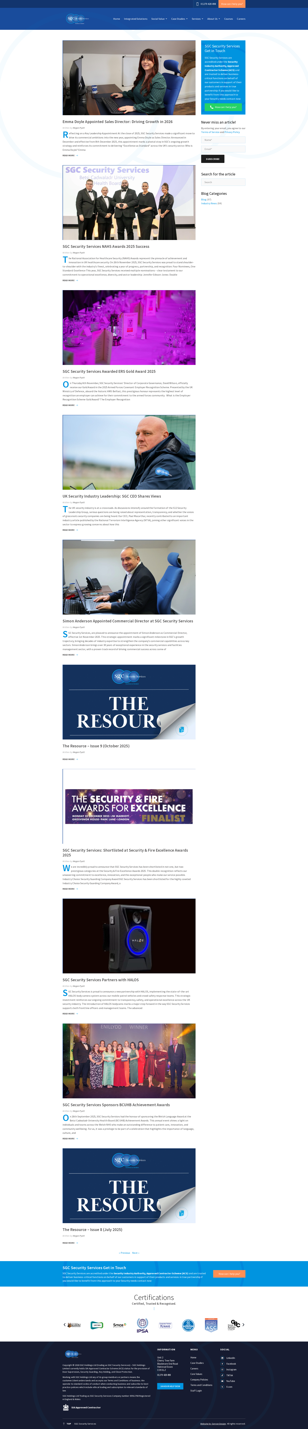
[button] (65, 1325)
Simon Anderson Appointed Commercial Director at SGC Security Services (128, 621)
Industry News (209, 203)
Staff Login (196, 1390)
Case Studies (197, 1362)
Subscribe (213, 159)
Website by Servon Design (213, 1423)
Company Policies (199, 1379)
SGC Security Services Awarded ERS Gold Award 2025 (109, 371)
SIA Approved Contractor (86, 1407)
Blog (203, 199)
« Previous (124, 1252)
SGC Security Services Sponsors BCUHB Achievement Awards (116, 1104)
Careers (194, 1368)
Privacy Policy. (232, 132)
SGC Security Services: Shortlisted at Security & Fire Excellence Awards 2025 (125, 853)
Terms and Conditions (201, 1385)
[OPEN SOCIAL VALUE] (166, 18)
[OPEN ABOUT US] (219, 18)
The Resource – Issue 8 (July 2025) (92, 1229)
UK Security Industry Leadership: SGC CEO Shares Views (112, 496)
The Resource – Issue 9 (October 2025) (96, 745)
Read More (69, 155)
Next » (135, 1252)
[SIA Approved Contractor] (66, 1407)
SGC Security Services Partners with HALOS (101, 979)
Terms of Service (210, 132)
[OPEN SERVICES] (202, 18)
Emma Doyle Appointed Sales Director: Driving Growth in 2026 (118, 121)
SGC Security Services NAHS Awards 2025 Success (106, 246)
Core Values (196, 1373)
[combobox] (223, 182)
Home (193, 1357)
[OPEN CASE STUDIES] (187, 18)
